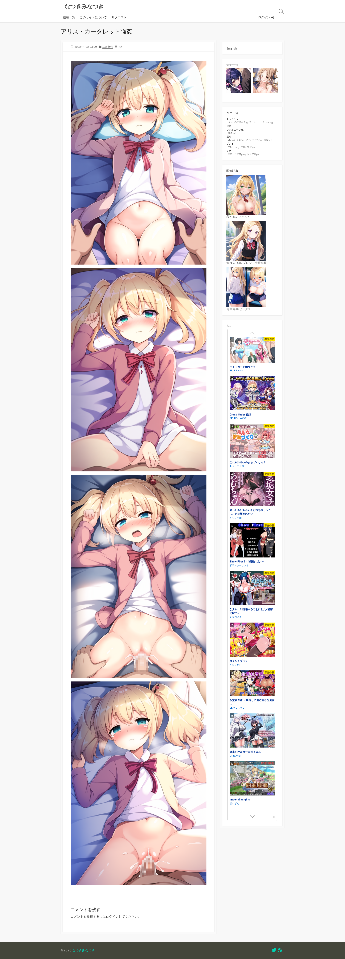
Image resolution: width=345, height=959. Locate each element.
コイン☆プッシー (240, 661)
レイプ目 (253, 154)
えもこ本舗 (236, 517)
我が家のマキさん (238, 217)
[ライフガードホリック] (252, 350)
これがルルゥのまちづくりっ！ (248, 462)
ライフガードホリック (243, 367)
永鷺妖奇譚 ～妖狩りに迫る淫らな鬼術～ (252, 702)
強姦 (232, 133)
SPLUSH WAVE (238, 418)
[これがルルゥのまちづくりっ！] (252, 441)
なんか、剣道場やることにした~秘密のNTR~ (251, 611)
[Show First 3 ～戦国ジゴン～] (252, 541)
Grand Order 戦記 (240, 414)
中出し (233, 147)
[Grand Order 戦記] (252, 394)
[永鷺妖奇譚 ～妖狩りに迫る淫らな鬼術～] (252, 683)
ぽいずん (234, 803)
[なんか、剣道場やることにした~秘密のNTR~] (252, 588)
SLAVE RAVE (237, 707)
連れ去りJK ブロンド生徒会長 (246, 263)
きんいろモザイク (238, 122)
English (231, 48)
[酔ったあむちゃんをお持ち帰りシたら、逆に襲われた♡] (252, 489)
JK (231, 140)
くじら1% (235, 664)
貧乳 (240, 140)
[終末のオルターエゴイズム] (252, 731)
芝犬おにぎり (237, 616)
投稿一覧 (69, 17)
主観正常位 (248, 147)
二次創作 (107, 46)
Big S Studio (236, 370)
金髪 (268, 140)
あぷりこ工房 (237, 465)
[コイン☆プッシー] (252, 640)
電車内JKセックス (238, 309)
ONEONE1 (235, 755)
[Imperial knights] (252, 779)
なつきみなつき (83, 950)
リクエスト (119, 17)
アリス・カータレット (261, 122)
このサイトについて (93, 17)
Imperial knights (240, 799)
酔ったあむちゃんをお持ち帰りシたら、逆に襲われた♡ (250, 512)
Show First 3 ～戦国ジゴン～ (247, 561)
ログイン (264, 17)
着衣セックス (237, 154)
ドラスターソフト (239, 565)
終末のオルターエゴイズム (245, 752)
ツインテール (254, 140)
